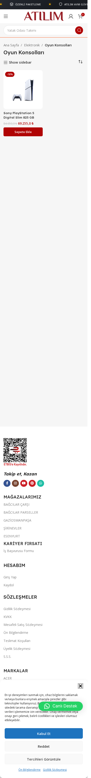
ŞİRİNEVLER (12, 528)
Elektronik (32, 45)
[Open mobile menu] (5, 16)
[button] (80, 686)
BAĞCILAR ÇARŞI (16, 504)
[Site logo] (43, 16)
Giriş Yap (10, 577)
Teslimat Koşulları (17, 640)
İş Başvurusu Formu (19, 551)
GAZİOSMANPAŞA (17, 520)
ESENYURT (12, 536)
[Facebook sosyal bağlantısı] (7, 483)
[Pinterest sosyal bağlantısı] (32, 483)
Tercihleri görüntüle (44, 759)
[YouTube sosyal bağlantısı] (23, 483)
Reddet (44, 746)
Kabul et (44, 733)
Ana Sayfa (11, 45)
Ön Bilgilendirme (29, 770)
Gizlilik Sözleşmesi (55, 770)
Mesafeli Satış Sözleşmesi (23, 624)
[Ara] (79, 30)
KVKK (8, 616)
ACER (8, 678)
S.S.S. (7, 656)
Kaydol (9, 585)
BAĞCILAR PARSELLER (21, 512)
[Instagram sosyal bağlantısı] (15, 483)
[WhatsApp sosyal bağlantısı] (40, 483)
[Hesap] (71, 16)
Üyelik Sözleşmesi (17, 648)
